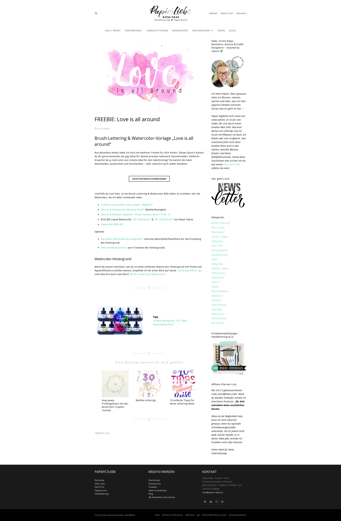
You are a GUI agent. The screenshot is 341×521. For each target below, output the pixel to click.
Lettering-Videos (187, 270)
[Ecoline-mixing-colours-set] (120, 320)
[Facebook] (205, 501)
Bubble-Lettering (146, 400)
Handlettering (219, 254)
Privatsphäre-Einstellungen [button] (214, 515)
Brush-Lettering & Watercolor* (148, 274)
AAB (198, 515)
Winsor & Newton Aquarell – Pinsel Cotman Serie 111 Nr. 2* (135, 214)
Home (157, 515)
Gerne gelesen (219, 250)
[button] (96, 13)
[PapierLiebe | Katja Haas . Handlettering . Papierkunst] (170, 13)
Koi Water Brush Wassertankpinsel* (122, 239)
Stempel (216, 300)
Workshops (217, 322)
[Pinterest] (222, 501)
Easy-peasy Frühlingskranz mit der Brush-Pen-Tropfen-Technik (115, 405)
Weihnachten (218, 318)
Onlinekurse (155, 483)
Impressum (189, 515)
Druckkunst (218, 232)
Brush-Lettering (220, 223)
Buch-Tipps (218, 227)
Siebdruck (217, 295)
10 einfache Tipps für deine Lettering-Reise (182, 402)
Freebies (153, 487)
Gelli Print (217, 245)
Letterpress (218, 273)
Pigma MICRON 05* (112, 224)
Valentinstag (218, 304)
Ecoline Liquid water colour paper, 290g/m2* (127, 204)
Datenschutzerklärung (172, 515)
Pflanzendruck (219, 291)
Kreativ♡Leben (220, 268)
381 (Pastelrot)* (164, 219)
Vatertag (216, 309)
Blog (151, 493)
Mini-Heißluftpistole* (113, 247)
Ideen (214, 259)
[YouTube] (211, 501)
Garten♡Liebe (219, 236)
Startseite (99, 480)
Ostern (215, 282)
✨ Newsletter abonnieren (162, 497)
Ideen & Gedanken (158, 490)
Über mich (100, 483)
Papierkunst (101, 490)
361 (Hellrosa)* (141, 219)
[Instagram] (216, 501)
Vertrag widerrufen (237, 515)
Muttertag (217, 277)
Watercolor (217, 313)
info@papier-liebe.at (212, 492)
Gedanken (217, 241)
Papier (215, 286)
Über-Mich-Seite (232, 164)
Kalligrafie (217, 263)
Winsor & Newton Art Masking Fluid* (122, 209)
